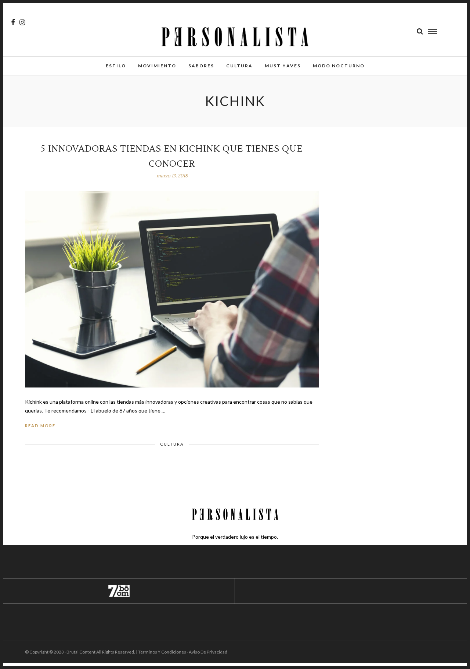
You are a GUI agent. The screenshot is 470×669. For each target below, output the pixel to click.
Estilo (116, 65)
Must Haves (283, 65)
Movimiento (157, 65)
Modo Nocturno (339, 65)
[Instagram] (22, 22)
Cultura (239, 65)
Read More (40, 425)
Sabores (201, 65)
